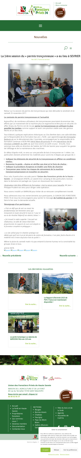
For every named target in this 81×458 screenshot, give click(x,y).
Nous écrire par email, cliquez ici (22, 394)
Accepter (46, 450)
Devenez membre (19, 424)
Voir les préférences (70, 450)
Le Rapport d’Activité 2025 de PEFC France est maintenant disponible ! (55, 300)
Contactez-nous (18, 429)
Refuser (56, 450)
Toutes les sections (44, 59)
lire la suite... (31, 304)
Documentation (18, 426)
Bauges (38, 409)
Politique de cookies (53, 454)
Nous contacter (61, 5)
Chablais (38, 415)
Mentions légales (64, 454)
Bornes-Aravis (40, 412)
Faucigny (38, 417)
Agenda (61, 413)
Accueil (58, 3)
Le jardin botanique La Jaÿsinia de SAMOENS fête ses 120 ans (23, 338)
